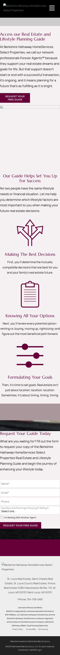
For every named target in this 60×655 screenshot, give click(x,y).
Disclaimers (23, 650)
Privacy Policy (17, 629)
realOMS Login (35, 650)
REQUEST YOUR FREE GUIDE (15, 98)
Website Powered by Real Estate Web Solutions (30, 641)
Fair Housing (43, 629)
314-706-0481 (35, 599)
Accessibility (31, 629)
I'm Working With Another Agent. (20, 517)
